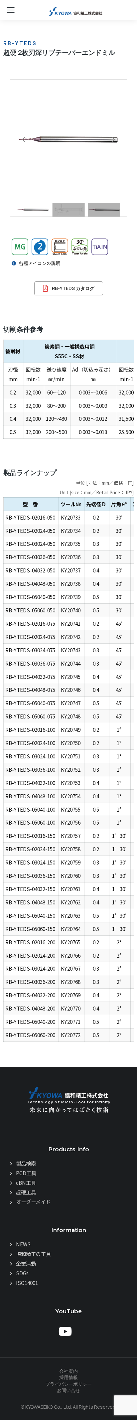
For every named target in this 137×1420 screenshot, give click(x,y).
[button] (23, 139)
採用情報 (68, 1377)
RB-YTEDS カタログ (73, 288)
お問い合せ (68, 1390)
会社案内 (68, 1371)
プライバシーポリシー (68, 1384)
